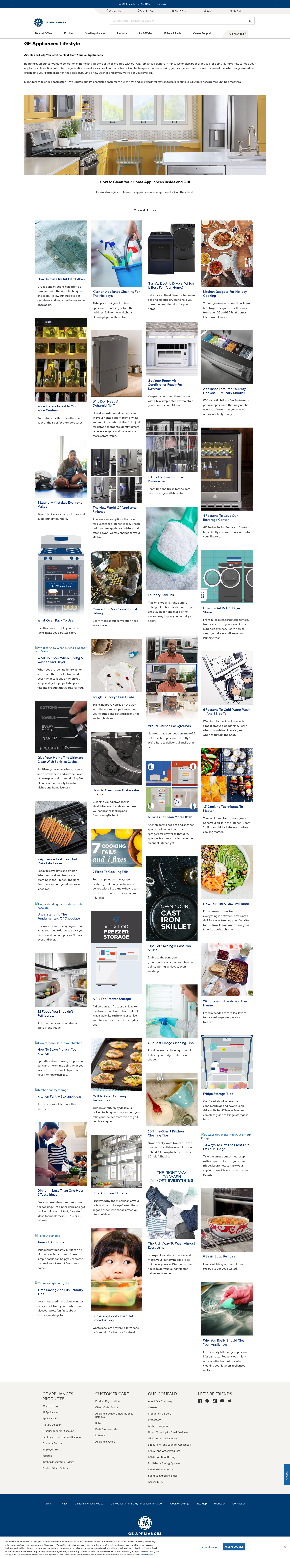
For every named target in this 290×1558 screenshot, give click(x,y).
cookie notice (147, 1554)
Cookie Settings (209, 1547)
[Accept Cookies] (284, 1547)
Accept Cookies (234, 1547)
